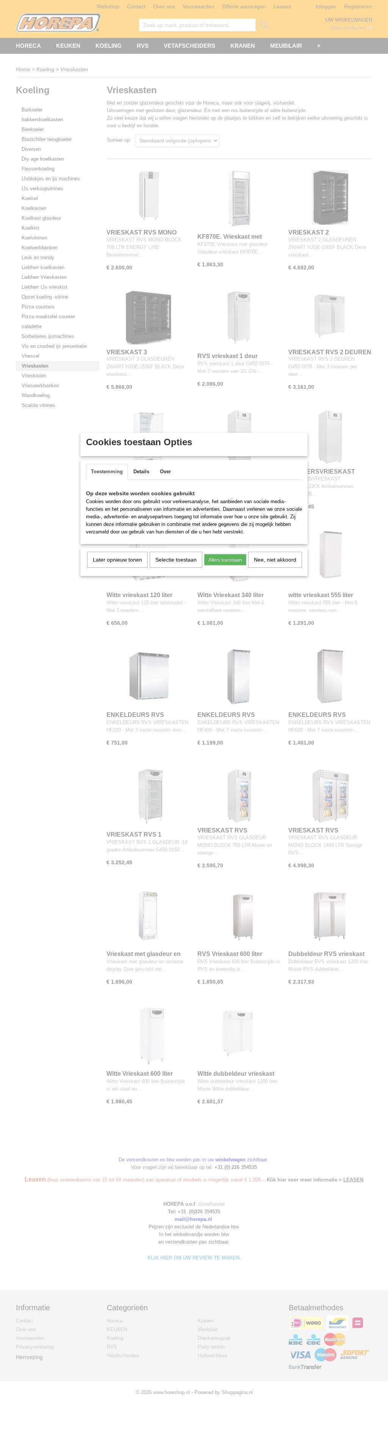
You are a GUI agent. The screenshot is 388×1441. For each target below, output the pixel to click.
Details (141, 471)
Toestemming (107, 471)
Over (165, 471)
